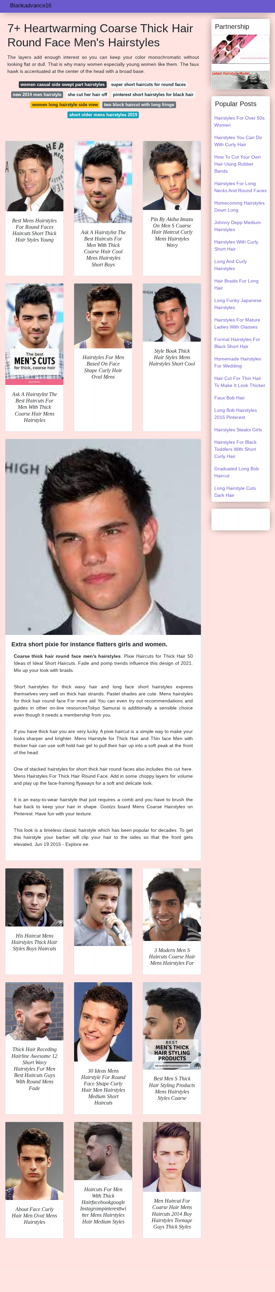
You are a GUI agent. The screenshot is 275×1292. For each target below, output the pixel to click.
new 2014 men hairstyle (37, 94)
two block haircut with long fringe (139, 104)
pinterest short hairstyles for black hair (153, 94)
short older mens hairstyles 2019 (103, 114)
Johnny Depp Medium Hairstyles (237, 226)
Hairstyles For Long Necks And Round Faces (240, 187)
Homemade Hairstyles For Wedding (237, 362)
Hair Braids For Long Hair (236, 284)
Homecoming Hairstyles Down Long (239, 206)
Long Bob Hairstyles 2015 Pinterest (235, 413)
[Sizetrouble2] (241, 79)
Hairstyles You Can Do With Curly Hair (238, 141)
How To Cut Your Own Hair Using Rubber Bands (237, 164)
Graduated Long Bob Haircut (236, 472)
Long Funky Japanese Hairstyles (238, 304)
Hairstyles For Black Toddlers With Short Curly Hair (235, 449)
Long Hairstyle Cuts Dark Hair (235, 491)
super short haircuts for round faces (148, 84)
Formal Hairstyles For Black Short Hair (237, 343)
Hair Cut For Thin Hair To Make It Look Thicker (239, 382)
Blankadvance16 (30, 5)
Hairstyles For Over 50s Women (239, 121)
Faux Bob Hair (229, 397)
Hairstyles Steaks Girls (238, 429)
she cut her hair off (87, 94)
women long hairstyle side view (65, 104)
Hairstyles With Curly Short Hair (236, 245)
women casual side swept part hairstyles (62, 84)
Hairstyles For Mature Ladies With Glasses (237, 323)
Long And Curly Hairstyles (230, 265)
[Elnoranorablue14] (241, 48)
